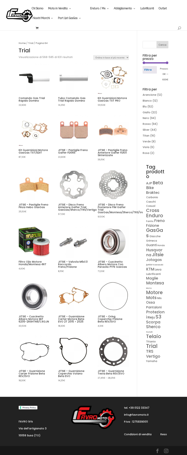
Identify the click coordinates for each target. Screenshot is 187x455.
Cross (152, 210)
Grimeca (151, 241)
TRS (149, 351)
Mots (151, 298)
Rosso (147, 124)
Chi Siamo (37, 8)
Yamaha (151, 361)
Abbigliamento (123, 8)
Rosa (146, 153)
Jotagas (154, 259)
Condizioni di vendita (138, 434)
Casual (150, 206)
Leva (158, 269)
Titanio (151, 341)
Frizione (152, 225)
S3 (158, 317)
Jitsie (158, 254)
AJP (149, 183)
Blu (145, 106)
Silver (146, 130)
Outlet (163, 8)
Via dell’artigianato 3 (33, 428)
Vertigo (153, 356)
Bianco (147, 100)
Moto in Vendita (58, 8)
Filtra (148, 70)
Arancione (149, 95)
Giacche (155, 236)
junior (149, 264)
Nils (159, 298)
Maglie (152, 278)
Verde (147, 141)
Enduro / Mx (97, 8)
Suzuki (149, 332)
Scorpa (153, 322)
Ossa (150, 302)
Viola (146, 147)
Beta (158, 183)
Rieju (151, 317)
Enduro (154, 215)
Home (22, 43)
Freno (159, 220)
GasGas (154, 233)
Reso (163, 434)
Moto (149, 288)
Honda (161, 245)
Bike (150, 187)
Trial (79, 8)
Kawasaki (158, 264)
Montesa (155, 283)
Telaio (153, 336)
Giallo (146, 112)
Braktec (153, 192)
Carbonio (152, 197)
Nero (146, 118)
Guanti (151, 245)
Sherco (153, 327)
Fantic (150, 221)
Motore (154, 292)
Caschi (151, 202)
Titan (146, 135)
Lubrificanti (147, 8)
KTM (150, 269)
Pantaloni (154, 307)
